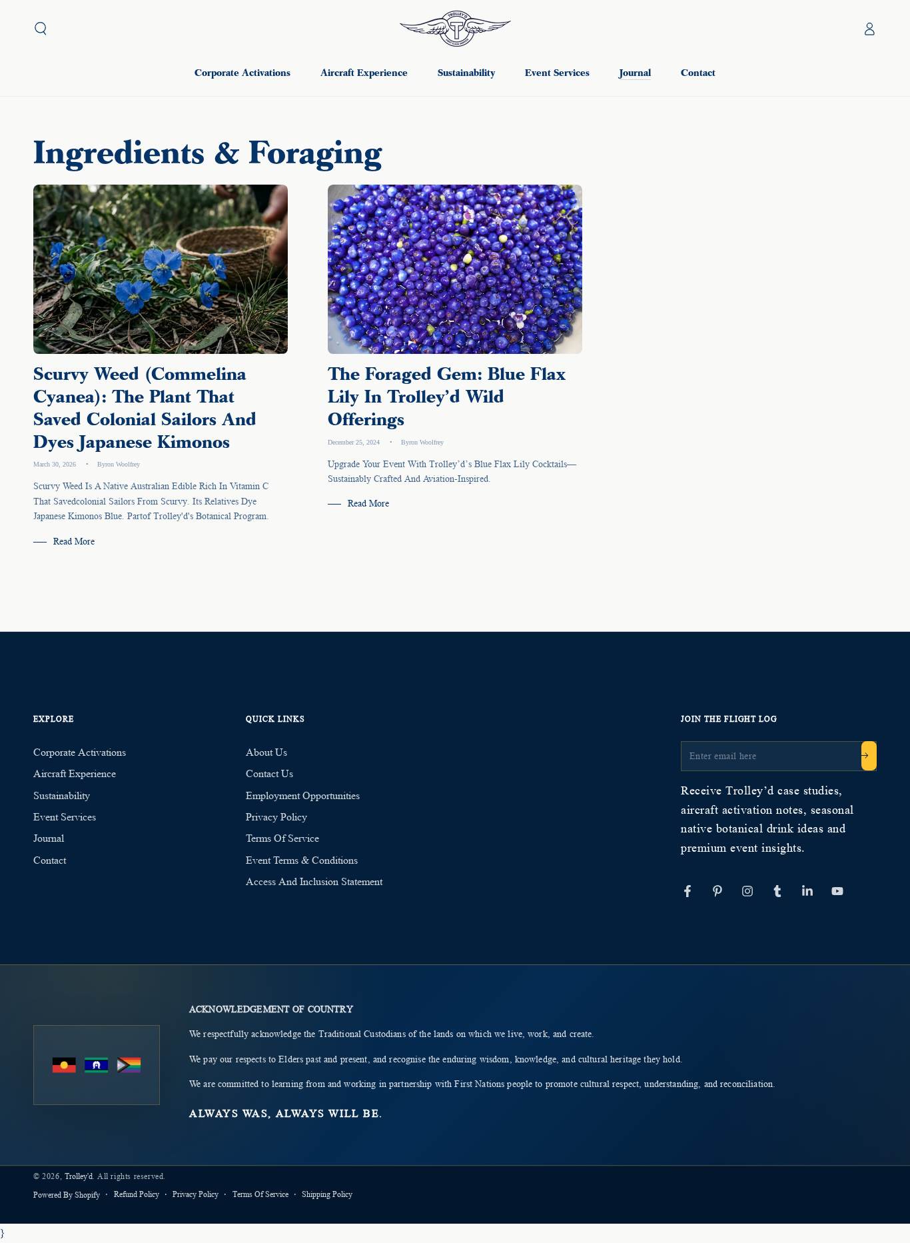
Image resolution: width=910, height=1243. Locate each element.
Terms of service (260, 1194)
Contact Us (269, 773)
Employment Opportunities (303, 795)
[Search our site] (40, 28)
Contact (49, 860)
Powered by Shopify (66, 1195)
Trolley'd (79, 1176)
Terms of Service (282, 838)
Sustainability (61, 795)
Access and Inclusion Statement (314, 881)
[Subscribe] (869, 755)
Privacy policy (196, 1194)
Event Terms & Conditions (302, 860)
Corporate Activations (79, 752)
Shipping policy (327, 1194)
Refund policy (136, 1194)
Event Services (64, 816)
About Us (266, 752)
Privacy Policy (276, 816)
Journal (48, 838)
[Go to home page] (455, 28)
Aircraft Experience (74, 773)
